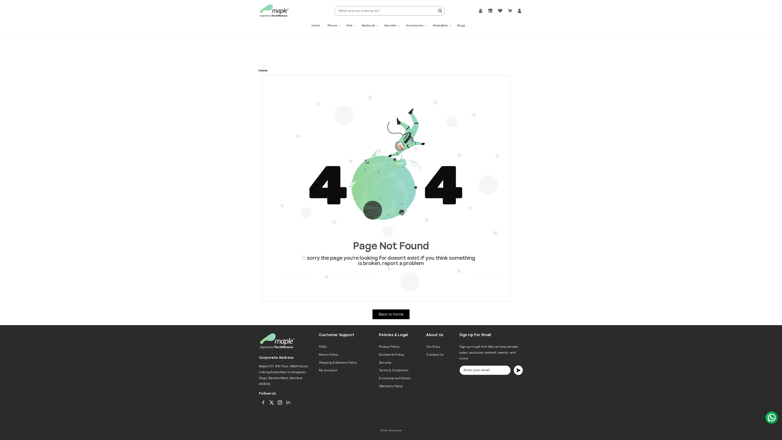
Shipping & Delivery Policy (338, 362)
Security (385, 362)
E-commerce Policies (395, 378)
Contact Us (435, 354)
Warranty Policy (391, 386)
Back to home (391, 314)
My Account (328, 370)
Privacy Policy (389, 346)
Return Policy (328, 354)
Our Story (433, 346)
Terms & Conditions (394, 370)
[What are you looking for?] (440, 10)
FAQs (323, 346)
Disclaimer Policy (391, 354)
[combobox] (390, 10)
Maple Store (395, 430)
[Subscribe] (518, 370)
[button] (334, 25)
